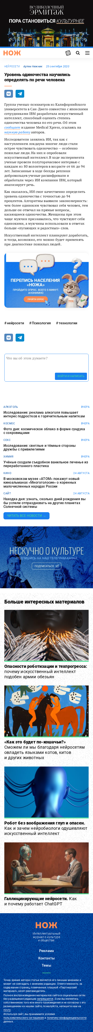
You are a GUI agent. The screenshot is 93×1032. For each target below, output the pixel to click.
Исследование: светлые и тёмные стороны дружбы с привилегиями (39, 447)
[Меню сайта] (87, 53)
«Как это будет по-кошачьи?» (44, 749)
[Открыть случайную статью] (68, 53)
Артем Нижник (32, 66)
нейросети (12, 66)
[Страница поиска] (78, 53)
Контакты (46, 958)
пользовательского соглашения (23, 1017)
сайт (7, 493)
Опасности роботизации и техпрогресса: (45, 671)
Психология (41, 323)
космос (9, 423)
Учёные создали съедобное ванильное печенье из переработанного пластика (45, 464)
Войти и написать (71, 376)
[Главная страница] (12, 53)
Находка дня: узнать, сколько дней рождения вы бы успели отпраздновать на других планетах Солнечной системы (44, 503)
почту (7, 1010)
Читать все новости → (26, 516)
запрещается (45, 998)
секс (7, 440)
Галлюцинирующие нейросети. (40, 901)
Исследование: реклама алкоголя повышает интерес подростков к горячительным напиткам (44, 414)
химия (8, 456)
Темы (46, 965)
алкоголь (10, 406)
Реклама (46, 951)
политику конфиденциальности (67, 1017)
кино (7, 473)
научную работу (17, 132)
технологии (68, 323)
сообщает (12, 127)
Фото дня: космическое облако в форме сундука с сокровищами (44, 431)
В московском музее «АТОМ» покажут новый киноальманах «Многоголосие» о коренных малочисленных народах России (41, 482)
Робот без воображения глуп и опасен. (45, 828)
